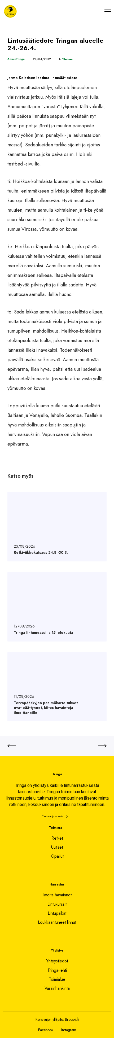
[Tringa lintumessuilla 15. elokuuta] (57, 607)
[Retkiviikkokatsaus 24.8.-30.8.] (57, 526)
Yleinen (67, 59)
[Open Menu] (107, 11)
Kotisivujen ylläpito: (50, 1019)
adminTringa (16, 59)
